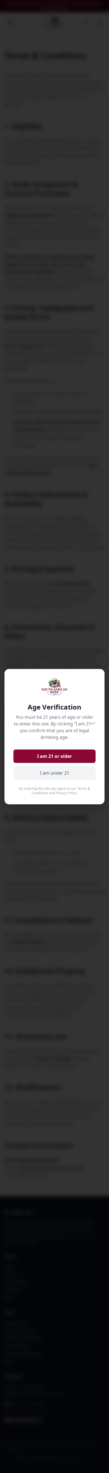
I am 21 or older (54, 756)
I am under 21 (54, 773)
